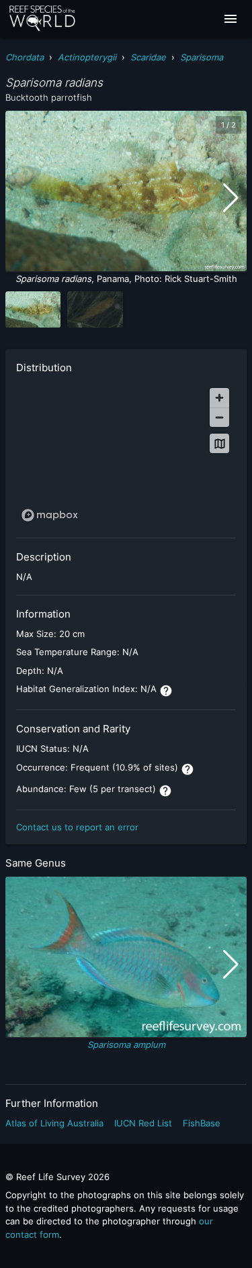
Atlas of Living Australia (54, 1123)
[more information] (166, 691)
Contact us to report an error (77, 827)
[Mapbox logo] (49, 515)
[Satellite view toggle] (219, 443)
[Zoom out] (219, 417)
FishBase (201, 1123)
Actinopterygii (87, 57)
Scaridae (148, 57)
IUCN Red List (143, 1123)
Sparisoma (201, 57)
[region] (126, 454)
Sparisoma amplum (126, 1044)
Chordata (24, 57)
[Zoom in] (219, 397)
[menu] (230, 19)
